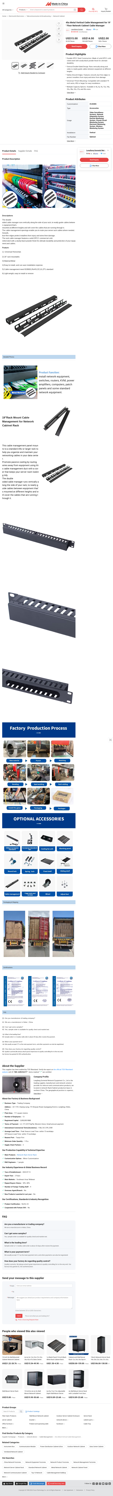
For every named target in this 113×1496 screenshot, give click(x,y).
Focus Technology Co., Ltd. (41, 1490)
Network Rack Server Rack (27, 1155)
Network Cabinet (59, 16)
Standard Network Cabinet (37, 1467)
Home (4, 16)
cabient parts (88, 1420)
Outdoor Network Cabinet (76, 1446)
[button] (3, 3)
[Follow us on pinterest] (106, 1483)
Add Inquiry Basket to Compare (33, 73)
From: (12, 1286)
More (4, 1477)
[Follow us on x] (97, 1483)
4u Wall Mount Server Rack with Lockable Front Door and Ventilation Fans (78, 1393)
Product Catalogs (33, 1411)
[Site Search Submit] (81, 10)
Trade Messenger (37, 1483)
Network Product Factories (59, 1462)
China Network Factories (12, 1462)
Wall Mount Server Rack (10, 1391)
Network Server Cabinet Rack (14, 1467)
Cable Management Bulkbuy (56, 1473)
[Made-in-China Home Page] (56, 4)
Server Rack (88, 1416)
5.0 (89, 153)
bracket (32, 1420)
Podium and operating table (38, 1424)
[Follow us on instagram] (100, 1483)
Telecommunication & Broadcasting (38, 16)
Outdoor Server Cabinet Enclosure (68, 1416)
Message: (11, 1297)
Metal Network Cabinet (59, 1467)
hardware (59, 1424)
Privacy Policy (90, 1490)
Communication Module (27, 1446)
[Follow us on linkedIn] (109, 1483)
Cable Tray (87, 1424)
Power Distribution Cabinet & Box (51, 1446)
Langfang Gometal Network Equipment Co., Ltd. (77, 29)
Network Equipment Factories (35, 1462)
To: (13, 1292)
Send (19, 1316)
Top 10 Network (36, 1473)
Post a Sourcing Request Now (26, 1320)
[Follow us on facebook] (93, 1483)
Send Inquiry (77, 46)
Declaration (79, 1490)
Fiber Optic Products (9, 1416)
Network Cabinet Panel (79, 1467)
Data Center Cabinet (96, 1446)
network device (61, 1420)
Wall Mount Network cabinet (39, 1416)
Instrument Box (9, 1446)
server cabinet (7, 1420)
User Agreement (68, 1490)
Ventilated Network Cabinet (13, 1452)
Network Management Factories (84, 1462)
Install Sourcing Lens (57, 1483)
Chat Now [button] (102, 46)
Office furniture (7, 1424)
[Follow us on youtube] (103, 1483)
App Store (7, 1483)
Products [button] (22, 10)
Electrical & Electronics (16, 16)
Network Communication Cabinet (15, 1473)
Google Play (21, 1483)
